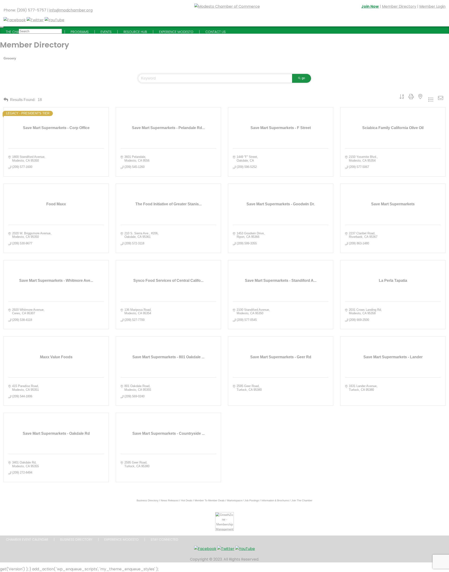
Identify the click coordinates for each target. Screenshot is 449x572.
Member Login (432, 6)
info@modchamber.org (71, 10)
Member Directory (399, 6)
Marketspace (234, 500)
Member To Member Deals (210, 500)
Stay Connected (164, 539)
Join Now (370, 6)
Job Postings (251, 500)
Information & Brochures (275, 500)
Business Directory (147, 500)
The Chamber (16, 31)
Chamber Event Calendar (27, 539)
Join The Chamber (301, 500)
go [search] (303, 78)
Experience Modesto (121, 539)
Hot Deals (186, 500)
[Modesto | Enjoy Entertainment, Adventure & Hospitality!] (227, 13)
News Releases (170, 500)
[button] (6, 99)
